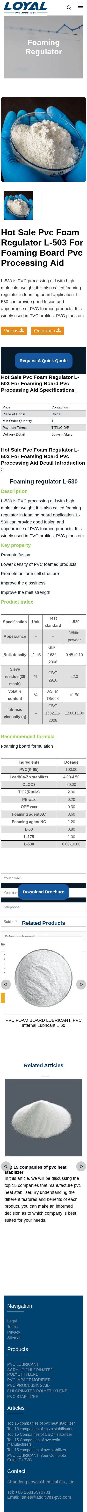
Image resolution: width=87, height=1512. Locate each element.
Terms (12, 1327)
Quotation (44, 330)
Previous (6, 985)
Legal (12, 1321)
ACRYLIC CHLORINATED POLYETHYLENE (30, 1372)
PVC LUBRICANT (23, 1364)
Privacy (13, 1332)
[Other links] (80, 7)
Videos (11, 330)
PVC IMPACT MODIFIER (29, 1380)
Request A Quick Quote (44, 360)
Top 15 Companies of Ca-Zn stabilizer (39, 1434)
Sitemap (14, 1338)
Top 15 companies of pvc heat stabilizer (35, 1170)
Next (81, 985)
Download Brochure (43, 892)
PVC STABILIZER (23, 1397)
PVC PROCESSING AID (28, 1385)
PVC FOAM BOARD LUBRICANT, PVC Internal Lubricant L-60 (44, 1023)
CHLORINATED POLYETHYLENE (37, 1391)
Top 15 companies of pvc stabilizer (36, 1450)
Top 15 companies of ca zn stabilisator (39, 1429)
